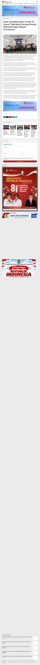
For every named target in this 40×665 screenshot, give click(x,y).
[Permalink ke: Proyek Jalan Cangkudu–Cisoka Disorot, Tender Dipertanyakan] (13, 127)
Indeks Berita (4, 663)
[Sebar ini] (4, 117)
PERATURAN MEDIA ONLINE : (15, 662)
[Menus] (37, 1)
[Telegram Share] (13, 117)
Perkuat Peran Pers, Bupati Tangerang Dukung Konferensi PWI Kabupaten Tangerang (26, 133)
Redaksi (9, 662)
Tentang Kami (5, 662)
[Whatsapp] (16, 117)
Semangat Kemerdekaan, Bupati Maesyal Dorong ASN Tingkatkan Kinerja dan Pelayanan (33, 133)
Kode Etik (21, 662)
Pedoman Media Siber (31, 662)
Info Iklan (25, 662)
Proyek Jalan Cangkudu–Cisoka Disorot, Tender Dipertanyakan (12, 132)
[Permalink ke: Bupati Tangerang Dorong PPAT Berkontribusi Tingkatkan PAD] (6, 127)
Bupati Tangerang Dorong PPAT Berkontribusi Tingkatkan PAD (6, 132)
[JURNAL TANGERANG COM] (7, 1)
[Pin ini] (10, 117)
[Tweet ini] (7, 117)
